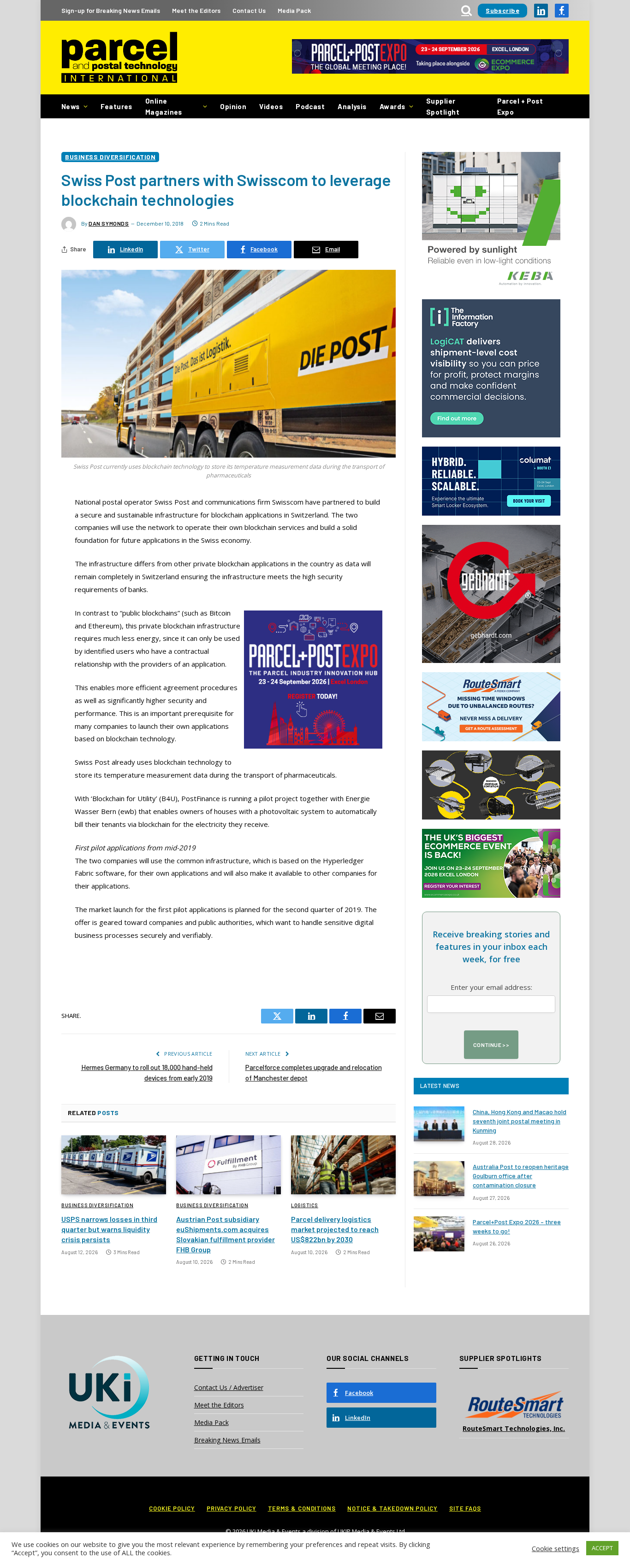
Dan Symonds (109, 223)
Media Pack (294, 10)
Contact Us (249, 10)
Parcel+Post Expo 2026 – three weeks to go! (517, 1226)
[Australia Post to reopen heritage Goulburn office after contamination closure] (439, 1178)
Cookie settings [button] (555, 1548)
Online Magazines (163, 106)
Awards (392, 106)
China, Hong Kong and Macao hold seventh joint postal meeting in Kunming (519, 1121)
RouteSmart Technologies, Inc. (514, 1428)
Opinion (233, 106)
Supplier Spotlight (442, 106)
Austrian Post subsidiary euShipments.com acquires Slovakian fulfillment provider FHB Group (225, 1234)
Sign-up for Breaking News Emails (110, 10)
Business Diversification (110, 157)
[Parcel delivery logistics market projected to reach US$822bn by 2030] (343, 1164)
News (70, 106)
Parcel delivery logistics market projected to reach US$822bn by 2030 (335, 1229)
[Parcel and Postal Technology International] (119, 57)
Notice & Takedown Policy (392, 1508)
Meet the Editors (196, 10)
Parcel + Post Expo (520, 106)
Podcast (310, 106)
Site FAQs (465, 1508)
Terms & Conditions (302, 1508)
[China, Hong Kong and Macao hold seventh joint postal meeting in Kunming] (439, 1123)
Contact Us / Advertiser (228, 1387)
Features (116, 106)
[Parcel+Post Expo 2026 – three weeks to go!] (439, 1233)
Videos (271, 106)
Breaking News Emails (227, 1440)
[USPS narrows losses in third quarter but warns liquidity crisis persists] (113, 1164)
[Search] (466, 10)
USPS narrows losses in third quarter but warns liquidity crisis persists (109, 1229)
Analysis (352, 106)
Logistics (304, 1205)
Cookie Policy (172, 1508)
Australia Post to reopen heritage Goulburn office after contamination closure (521, 1176)
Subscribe (502, 10)
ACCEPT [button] (602, 1548)
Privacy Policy (231, 1508)
